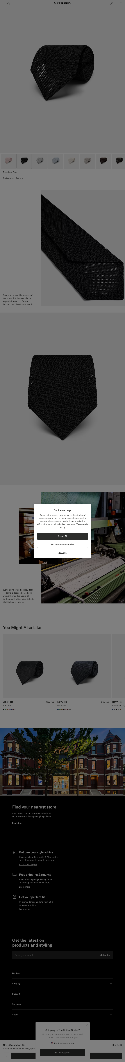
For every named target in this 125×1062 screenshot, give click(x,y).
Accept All (62, 536)
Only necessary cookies (62, 544)
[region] (62, 531)
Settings (62, 552)
